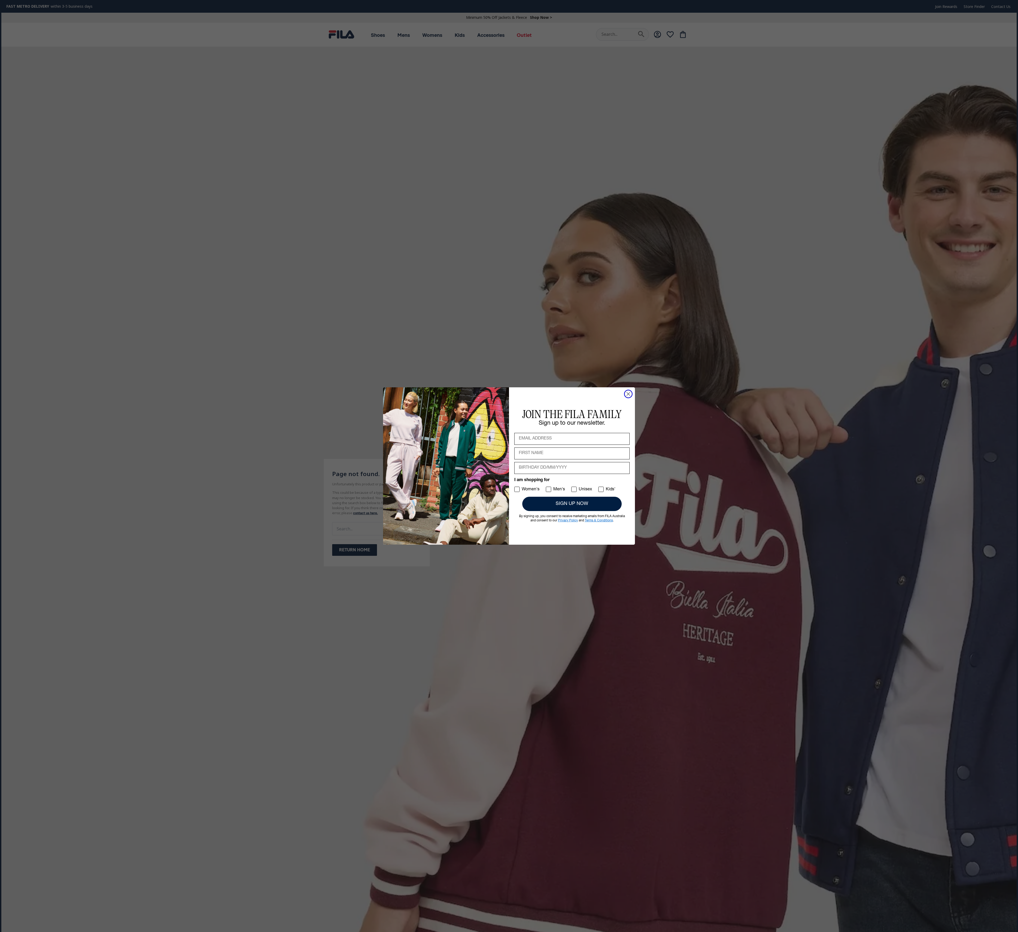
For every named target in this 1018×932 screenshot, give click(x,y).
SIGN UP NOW (572, 503)
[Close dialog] (628, 394)
